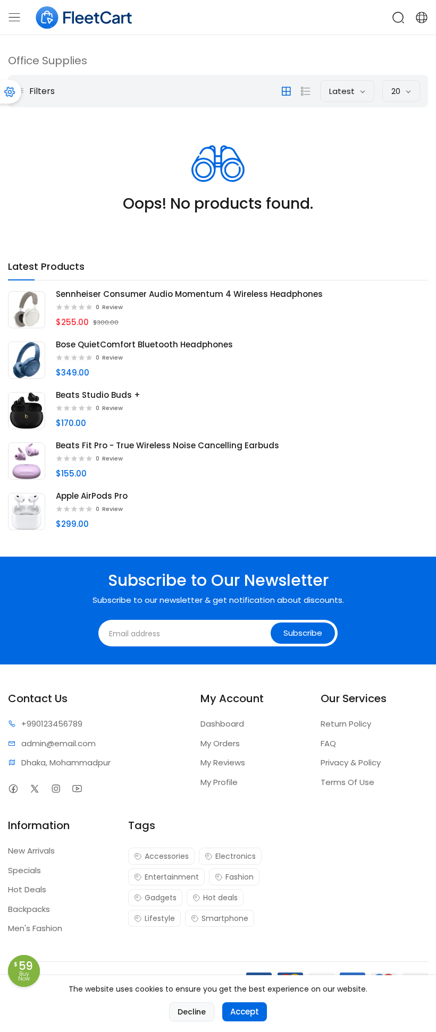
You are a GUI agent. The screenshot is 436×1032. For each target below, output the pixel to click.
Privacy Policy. (304, 578)
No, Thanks (218, 556)
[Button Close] (352, 425)
